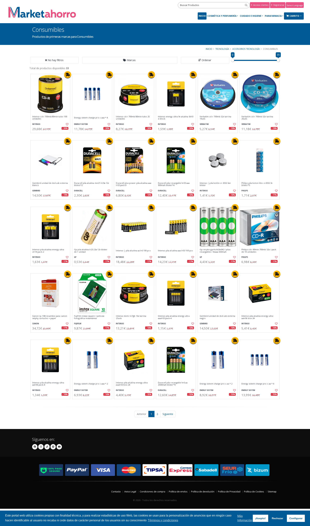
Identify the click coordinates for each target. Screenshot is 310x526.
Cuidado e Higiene (250, 15)
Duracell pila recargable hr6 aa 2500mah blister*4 (173, 384)
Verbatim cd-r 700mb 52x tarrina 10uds (215, 118)
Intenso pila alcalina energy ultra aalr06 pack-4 (48, 384)
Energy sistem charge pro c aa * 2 (216, 384)
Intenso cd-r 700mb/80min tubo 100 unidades (49, 118)
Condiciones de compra (152, 491)
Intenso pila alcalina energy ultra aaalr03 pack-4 (174, 317)
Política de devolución (202, 491)
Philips (244, 191)
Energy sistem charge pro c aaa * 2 (91, 384)
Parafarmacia (273, 15)
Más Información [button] (244, 518)
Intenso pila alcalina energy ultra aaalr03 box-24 (132, 384)
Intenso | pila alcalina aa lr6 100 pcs (133, 251)
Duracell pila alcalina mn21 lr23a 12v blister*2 (91, 184)
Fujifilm (77, 323)
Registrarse (278, 5)
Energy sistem (81, 124)
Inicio (202, 15)
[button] (129, 60)
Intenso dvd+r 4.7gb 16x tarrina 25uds (131, 317)
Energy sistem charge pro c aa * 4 (257, 384)
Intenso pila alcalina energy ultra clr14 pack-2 (48, 250)
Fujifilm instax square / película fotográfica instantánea (89, 317)
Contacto (116, 491)
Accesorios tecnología (246, 48)
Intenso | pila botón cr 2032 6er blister (215, 184)
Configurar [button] (295, 518)
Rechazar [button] (277, 518)
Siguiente (168, 414)
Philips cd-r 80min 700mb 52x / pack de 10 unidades (258, 250)
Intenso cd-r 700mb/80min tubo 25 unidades (133, 118)
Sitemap (272, 491)
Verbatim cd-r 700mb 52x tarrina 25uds (257, 118)
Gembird (36, 191)
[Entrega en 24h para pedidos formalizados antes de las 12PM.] (67, 74)
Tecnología (222, 48)
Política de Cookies (254, 491)
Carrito (295, 15)
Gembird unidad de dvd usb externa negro (217, 317)
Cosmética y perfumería (221, 15)
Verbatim (204, 124)
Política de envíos (178, 491)
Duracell (78, 191)
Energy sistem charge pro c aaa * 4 (91, 118)
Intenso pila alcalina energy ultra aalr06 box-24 (257, 317)
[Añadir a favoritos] (66, 124)
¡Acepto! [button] (260, 518)
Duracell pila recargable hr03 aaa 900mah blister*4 (174, 184)
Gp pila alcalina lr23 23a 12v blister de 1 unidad (90, 250)
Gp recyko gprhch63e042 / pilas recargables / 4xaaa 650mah (215, 250)
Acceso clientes (260, 5)
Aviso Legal (130, 491)
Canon (35, 323)
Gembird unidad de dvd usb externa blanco (50, 184)
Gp (75, 257)
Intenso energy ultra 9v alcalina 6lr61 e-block (176, 118)
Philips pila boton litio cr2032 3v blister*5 (257, 184)
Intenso (36, 124)
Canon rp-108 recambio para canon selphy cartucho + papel (49, 317)
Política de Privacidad (229, 491)
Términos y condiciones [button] (163, 520)
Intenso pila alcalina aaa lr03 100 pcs (175, 251)
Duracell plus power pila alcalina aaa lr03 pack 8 (133, 184)
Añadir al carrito (51, 136)
